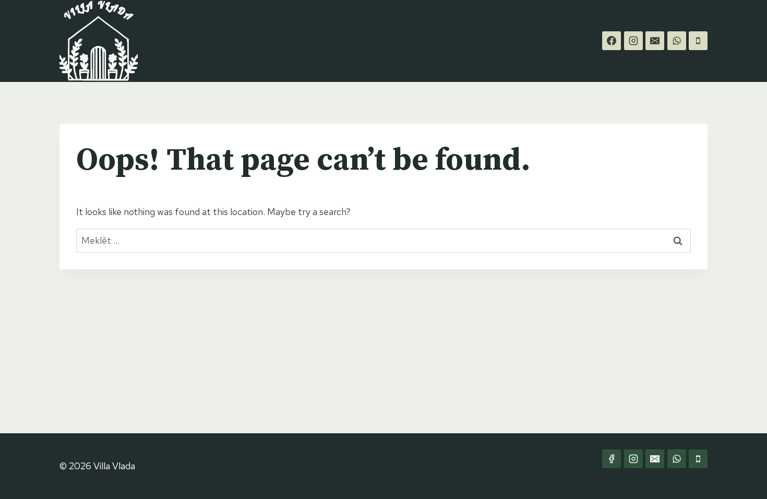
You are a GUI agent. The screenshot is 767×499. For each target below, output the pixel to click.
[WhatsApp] (676, 40)
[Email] (654, 40)
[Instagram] (633, 40)
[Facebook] (611, 40)
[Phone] (698, 40)
